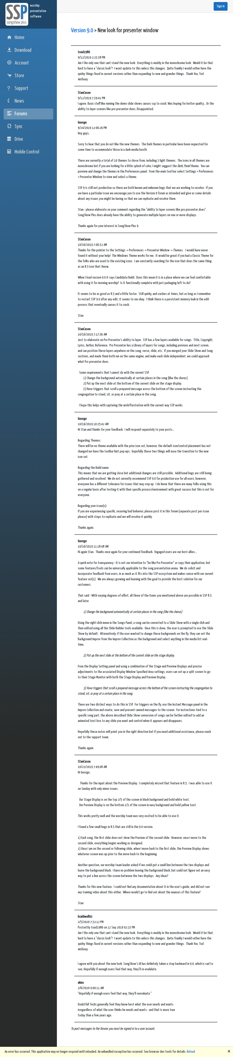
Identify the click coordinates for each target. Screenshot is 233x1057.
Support (21, 88)
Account (22, 63)
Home (19, 37)
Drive (19, 139)
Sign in (221, 6)
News (19, 101)
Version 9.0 (82, 30)
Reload (191, 1051)
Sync (19, 126)
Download (23, 50)
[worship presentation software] (17, 14)
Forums (21, 113)
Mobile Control (27, 152)
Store (19, 75)
